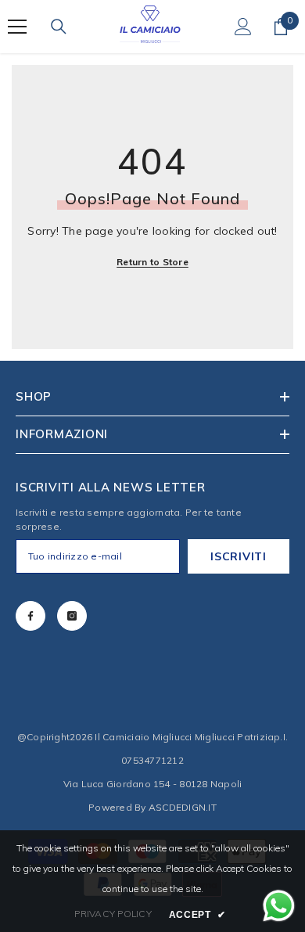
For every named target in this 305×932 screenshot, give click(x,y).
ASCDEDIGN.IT (183, 807)
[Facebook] (30, 616)
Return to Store (152, 262)
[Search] (58, 26)
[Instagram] (72, 616)
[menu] (17, 26)
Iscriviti (238, 556)
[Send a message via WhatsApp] (278, 905)
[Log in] (243, 26)
